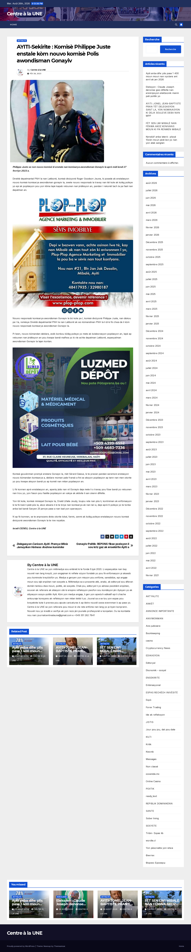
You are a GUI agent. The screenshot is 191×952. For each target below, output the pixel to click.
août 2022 (151, 538)
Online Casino (153, 781)
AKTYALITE (22, 40)
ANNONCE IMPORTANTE (160, 611)
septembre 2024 (155, 353)
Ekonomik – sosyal (156, 670)
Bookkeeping (153, 633)
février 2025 (152, 316)
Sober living (152, 818)
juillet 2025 (151, 279)
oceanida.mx (152, 774)
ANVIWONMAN (154, 618)
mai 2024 (151, 382)
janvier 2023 (152, 501)
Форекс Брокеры (155, 862)
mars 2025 (151, 308)
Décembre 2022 (154, 508)
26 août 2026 (22, 909)
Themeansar (59, 946)
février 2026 (152, 227)
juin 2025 (151, 286)
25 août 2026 (110, 909)
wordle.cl (151, 840)
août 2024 (151, 360)
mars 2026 (151, 220)
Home (13, 24)
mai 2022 (151, 560)
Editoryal (150, 662)
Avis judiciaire (153, 625)
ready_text (151, 796)
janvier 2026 (152, 234)
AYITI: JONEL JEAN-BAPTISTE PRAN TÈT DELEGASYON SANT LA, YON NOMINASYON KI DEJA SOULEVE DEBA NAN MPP (163, 109)
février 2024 (152, 405)
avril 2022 (151, 568)
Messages (151, 759)
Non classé (152, 766)
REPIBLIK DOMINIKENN (159, 803)
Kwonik (150, 751)
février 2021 (152, 575)
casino (149, 640)
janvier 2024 (152, 412)
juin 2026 (151, 197)
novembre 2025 (154, 249)
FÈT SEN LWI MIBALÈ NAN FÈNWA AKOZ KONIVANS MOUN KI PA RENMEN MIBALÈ (163, 126)
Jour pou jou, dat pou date (160, 729)
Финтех (150, 855)
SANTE (150, 811)
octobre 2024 (153, 345)
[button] (176, 24)
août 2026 (151, 183)
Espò (148, 699)
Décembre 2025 (154, 242)
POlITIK (150, 788)
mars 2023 (151, 486)
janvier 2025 (152, 323)
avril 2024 (151, 390)
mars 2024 (152, 397)
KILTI (148, 737)
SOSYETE (151, 825)
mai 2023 (151, 471)
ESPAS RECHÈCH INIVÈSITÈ (162, 692)
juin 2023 (151, 464)
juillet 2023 (151, 456)
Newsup (47, 946)
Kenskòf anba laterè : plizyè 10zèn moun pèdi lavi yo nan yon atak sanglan (161, 139)
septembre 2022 (154, 530)
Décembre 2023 (154, 419)
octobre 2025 (153, 257)
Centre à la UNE (24, 14)
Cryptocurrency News (158, 648)
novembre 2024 (154, 338)
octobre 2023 (153, 434)
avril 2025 (151, 301)
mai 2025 (151, 294)
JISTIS (149, 722)
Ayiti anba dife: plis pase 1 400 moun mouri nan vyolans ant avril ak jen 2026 (162, 76)
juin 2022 (151, 553)
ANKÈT (150, 603)
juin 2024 (151, 375)
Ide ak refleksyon (155, 714)
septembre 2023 (154, 442)
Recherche (152, 39)
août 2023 (151, 449)
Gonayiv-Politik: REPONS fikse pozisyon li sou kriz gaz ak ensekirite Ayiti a (102, 545)
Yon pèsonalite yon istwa (159, 848)
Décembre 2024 (154, 331)
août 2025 (151, 271)
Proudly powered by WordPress (21, 946)
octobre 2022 (153, 523)
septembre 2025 (154, 264)
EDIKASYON (153, 655)
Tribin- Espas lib (154, 833)
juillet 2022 (151, 545)
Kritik (148, 744)
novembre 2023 (154, 427)
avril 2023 (151, 479)
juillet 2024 (152, 368)
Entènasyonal (153, 685)
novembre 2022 (154, 516)
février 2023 (152, 493)
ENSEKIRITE (153, 677)
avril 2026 (151, 212)
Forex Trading (153, 707)
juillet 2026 (151, 190)
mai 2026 (151, 205)
